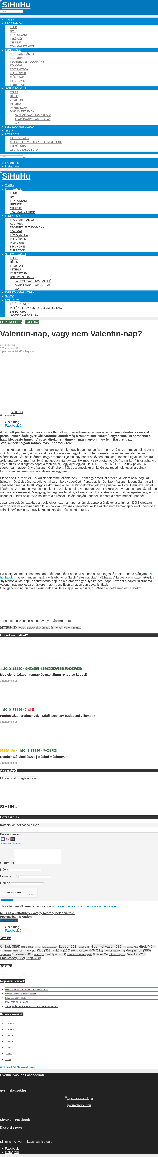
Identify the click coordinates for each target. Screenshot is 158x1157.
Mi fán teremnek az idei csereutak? (36, 142)
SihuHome (17, 81)
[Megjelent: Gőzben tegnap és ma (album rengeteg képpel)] (18, 665)
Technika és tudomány (27, 61)
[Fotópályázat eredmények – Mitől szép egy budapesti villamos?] (18, 706)
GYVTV (9, 130)
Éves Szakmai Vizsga (19, 127)
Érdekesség (13, 50)
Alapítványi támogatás (32, 119)
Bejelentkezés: (10, 834)
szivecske (34, 627)
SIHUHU (17, 412)
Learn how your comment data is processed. (87, 906)
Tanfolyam (18, 35)
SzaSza (39, 954)
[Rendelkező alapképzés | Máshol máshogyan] (18, 747)
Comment (7, 863)
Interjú (15, 104)
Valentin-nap (72, 627)
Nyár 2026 (12, 134)
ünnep (45, 627)
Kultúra (16, 58)
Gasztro (84, 947)
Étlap (14, 92)
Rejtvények (18, 73)
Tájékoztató (19, 138)
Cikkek (9, 19)
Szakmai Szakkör (22, 46)
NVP (13, 31)
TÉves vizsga (19, 69)
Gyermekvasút (15, 88)
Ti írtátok (17, 84)
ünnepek (57, 627)
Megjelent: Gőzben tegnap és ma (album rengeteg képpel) (43, 674)
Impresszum (19, 107)
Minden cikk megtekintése (18, 778)
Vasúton (16, 100)
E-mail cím (8, 876)
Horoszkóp (130, 947)
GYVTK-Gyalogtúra (24, 150)
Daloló (38, 947)
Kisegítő (29, 951)
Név (4, 869)
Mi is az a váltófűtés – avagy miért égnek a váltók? (37, 913)
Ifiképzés (16, 39)
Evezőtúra (18, 146)
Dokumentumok (22, 111)
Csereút (16, 42)
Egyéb (68, 946)
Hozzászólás (7, 415)
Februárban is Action (16, 916)
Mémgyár (17, 77)
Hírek (14, 96)
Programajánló (22, 54)
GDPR (18, 123)
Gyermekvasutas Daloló (33, 115)
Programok (13, 23)
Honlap (5, 883)
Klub (13, 27)
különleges (18, 627)
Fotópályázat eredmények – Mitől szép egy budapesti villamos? (47, 715)
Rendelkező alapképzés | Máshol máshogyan (33, 756)
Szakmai (16, 65)
